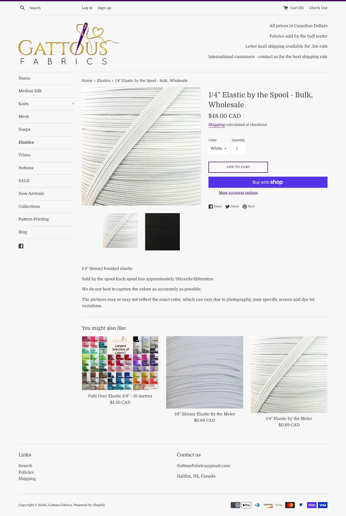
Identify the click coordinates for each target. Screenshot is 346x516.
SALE (23, 180)
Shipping (216, 124)
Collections (29, 206)
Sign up (104, 8)
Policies (26, 472)
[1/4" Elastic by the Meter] (289, 374)
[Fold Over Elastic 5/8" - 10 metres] (120, 363)
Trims (24, 155)
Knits (46, 104)
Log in (87, 8)
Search (25, 466)
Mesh (23, 116)
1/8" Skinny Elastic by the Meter (204, 414)
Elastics (26, 142)
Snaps (24, 129)
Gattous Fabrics (60, 505)
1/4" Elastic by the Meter (289, 418)
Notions (25, 168)
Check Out (318, 8)
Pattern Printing (33, 219)
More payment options (238, 193)
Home (24, 78)
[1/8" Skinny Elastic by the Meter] (204, 372)
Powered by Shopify (89, 505)
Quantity (238, 140)
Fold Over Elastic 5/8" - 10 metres (120, 396)
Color (212, 140)
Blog (22, 232)
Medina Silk (30, 91)
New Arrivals (31, 193)
